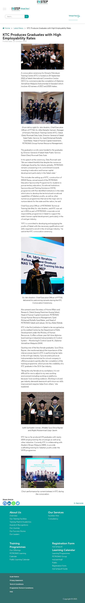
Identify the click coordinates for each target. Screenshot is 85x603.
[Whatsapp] (13, 503)
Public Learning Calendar (20, 559)
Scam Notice (14, 577)
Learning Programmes (61, 553)
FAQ (11, 592)
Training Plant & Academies (20, 522)
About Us (15, 512)
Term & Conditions (16, 584)
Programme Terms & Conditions (21, 588)
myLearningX (57, 559)
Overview (13, 516)
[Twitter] (18, 503)
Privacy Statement (16, 580)
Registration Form (63, 543)
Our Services (56, 512)
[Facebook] (5, 503)
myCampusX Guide (60, 569)
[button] (79, 503)
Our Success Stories (18, 531)
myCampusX (57, 547)
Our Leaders (14, 534)
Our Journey (15, 528)
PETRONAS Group (59, 556)
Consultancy (53, 519)
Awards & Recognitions (19, 525)
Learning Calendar (63, 550)
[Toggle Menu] (4, 9)
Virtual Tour (24, 9)
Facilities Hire (53, 516)
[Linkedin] (9, 503)
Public (54, 563)
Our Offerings (15, 550)
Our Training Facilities (18, 519)
